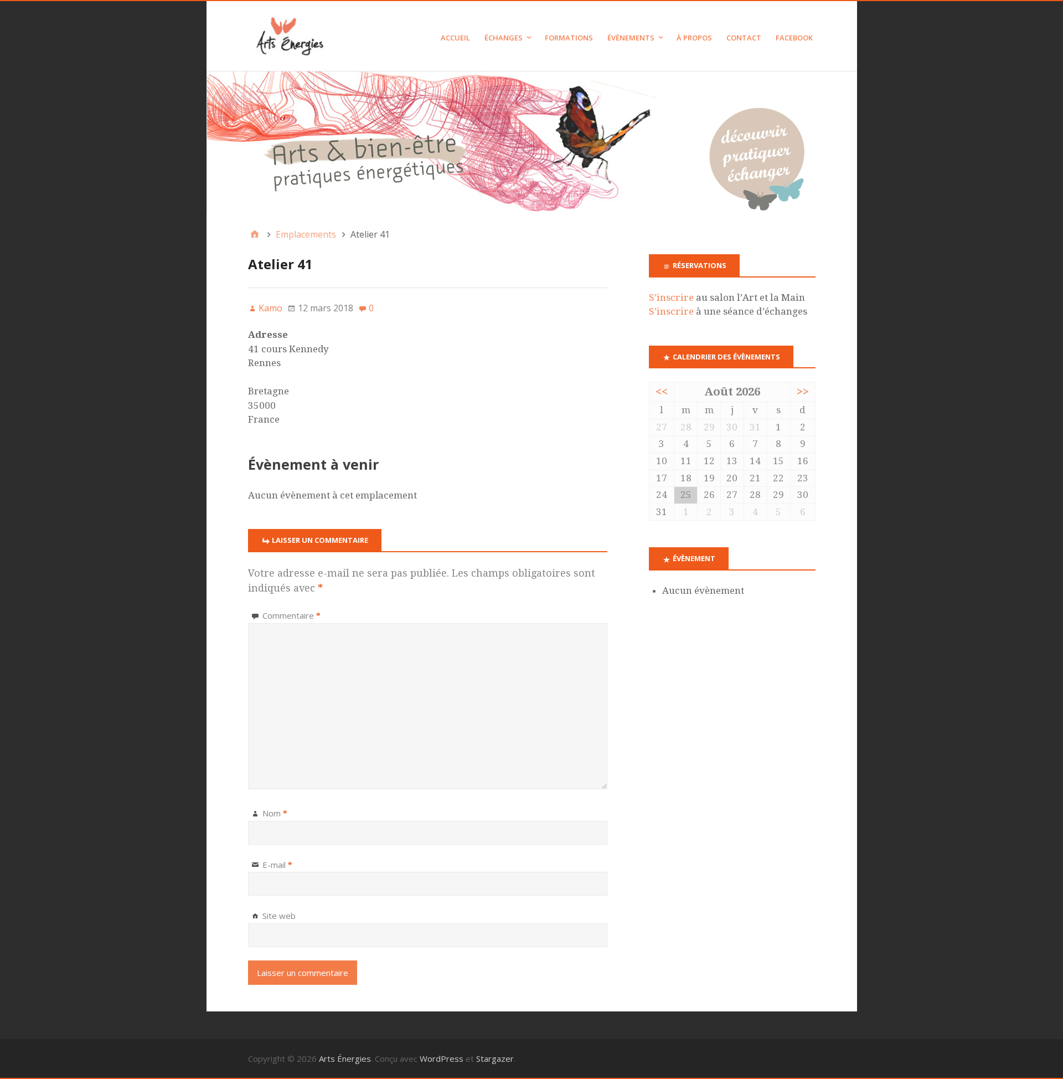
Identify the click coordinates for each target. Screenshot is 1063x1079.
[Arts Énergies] (532, 142)
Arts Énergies (345, 1058)
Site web (279, 915)
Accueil (455, 38)
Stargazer (495, 1058)
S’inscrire (671, 297)
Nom (274, 813)
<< (662, 391)
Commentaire (291, 615)
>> (803, 391)
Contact (743, 38)
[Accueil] (254, 234)
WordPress (441, 1058)
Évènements (630, 38)
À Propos (694, 38)
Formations (569, 38)
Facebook (794, 38)
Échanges (503, 38)
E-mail (277, 864)
